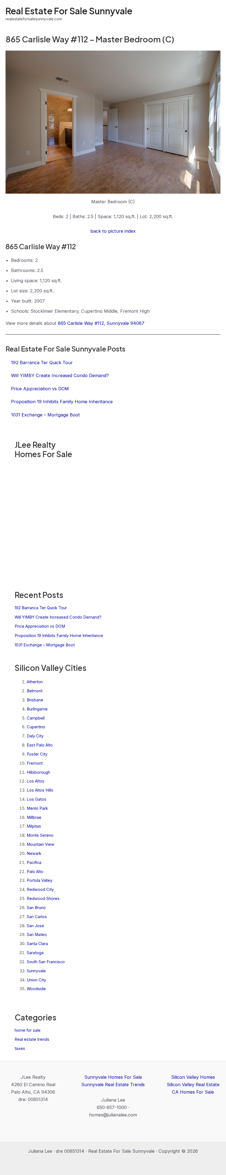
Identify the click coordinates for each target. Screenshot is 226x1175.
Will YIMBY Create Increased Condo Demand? (58, 617)
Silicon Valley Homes (193, 1077)
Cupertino (36, 726)
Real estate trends (32, 1039)
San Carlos (37, 916)
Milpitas (34, 826)
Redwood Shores (43, 898)
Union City (36, 980)
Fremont (35, 763)
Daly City (35, 736)
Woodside (36, 988)
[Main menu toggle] (214, 14)
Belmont (34, 690)
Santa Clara (37, 943)
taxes (20, 1048)
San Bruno (36, 907)
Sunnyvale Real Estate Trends (113, 1084)
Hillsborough (38, 772)
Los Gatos (36, 799)
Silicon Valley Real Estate (193, 1084)
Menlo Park (37, 808)
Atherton (35, 681)
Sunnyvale (36, 970)
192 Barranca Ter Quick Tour (41, 607)
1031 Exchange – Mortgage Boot (45, 645)
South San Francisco (46, 961)
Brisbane (35, 700)
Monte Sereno (40, 835)
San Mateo (37, 934)
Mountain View (40, 844)
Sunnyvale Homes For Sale (113, 1077)
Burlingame (37, 709)
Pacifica (34, 862)
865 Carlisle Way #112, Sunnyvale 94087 (101, 323)
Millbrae (34, 817)
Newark (34, 853)
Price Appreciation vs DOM (40, 626)
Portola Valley (39, 880)
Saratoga (35, 952)
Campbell (36, 718)
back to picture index (113, 231)
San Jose (35, 925)
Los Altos (35, 781)
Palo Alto (35, 871)
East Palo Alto (40, 745)
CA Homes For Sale (193, 1092)
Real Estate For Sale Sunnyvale (69, 10)
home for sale (28, 1030)
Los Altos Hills (40, 790)
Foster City (37, 754)
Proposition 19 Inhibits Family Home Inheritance (59, 635)
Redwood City (40, 889)
